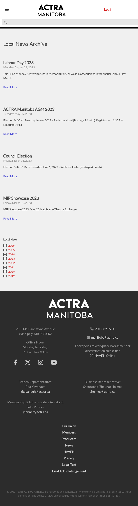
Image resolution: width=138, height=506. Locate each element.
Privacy (69, 458)
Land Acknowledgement (69, 471)
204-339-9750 (105, 329)
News (69, 445)
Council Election (17, 156)
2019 (11, 275)
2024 (11, 254)
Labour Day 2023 (18, 62)
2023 (11, 258)
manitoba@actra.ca (104, 337)
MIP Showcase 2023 (21, 198)
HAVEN (69, 452)
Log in (108, 9)
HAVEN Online (104, 356)
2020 (11, 271)
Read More (10, 87)
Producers (69, 439)
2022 (11, 262)
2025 (11, 249)
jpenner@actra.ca (35, 412)
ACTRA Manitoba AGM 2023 (28, 109)
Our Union (69, 426)
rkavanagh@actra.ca (35, 391)
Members (69, 432)
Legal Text (69, 464)
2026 (11, 245)
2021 (11, 267)
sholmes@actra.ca (102, 391)
